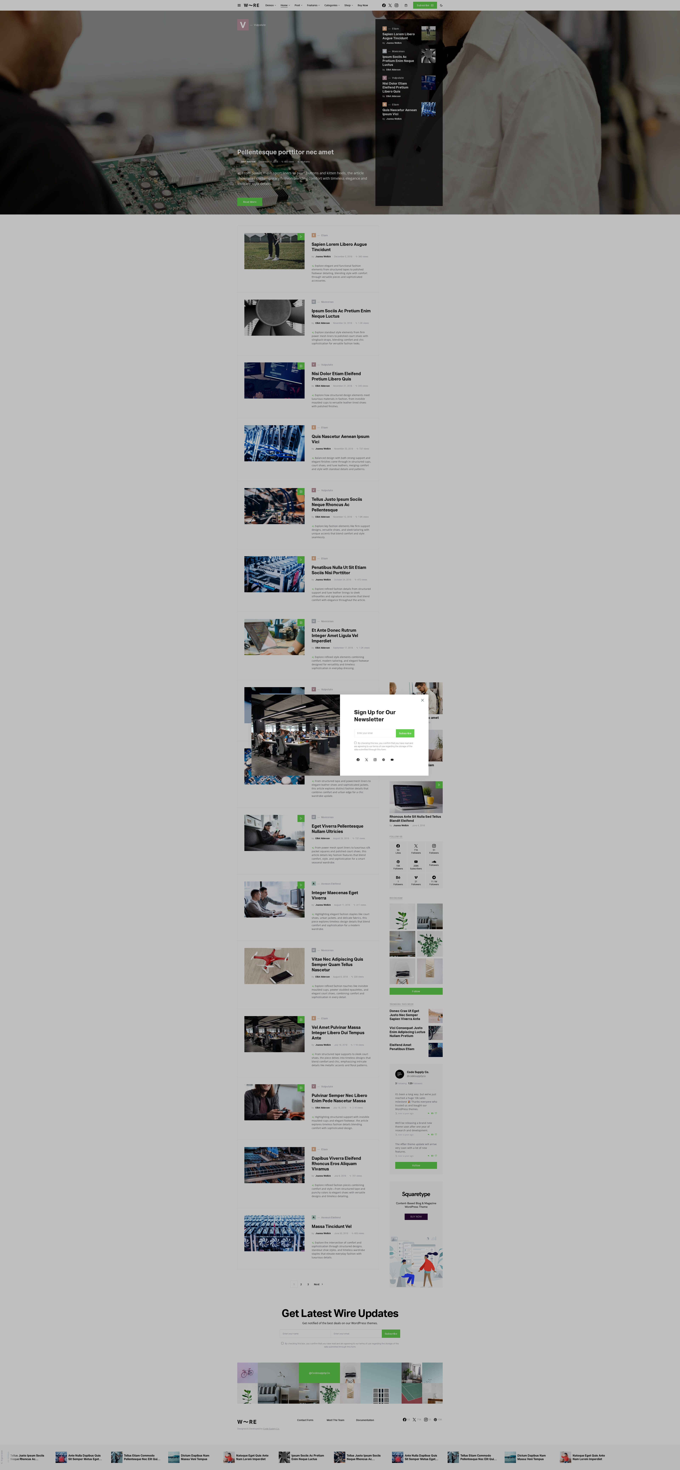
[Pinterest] (383, 759)
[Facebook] (358, 759)
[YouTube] (392, 759)
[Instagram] (375, 759)
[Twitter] (366, 759)
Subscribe (405, 733)
